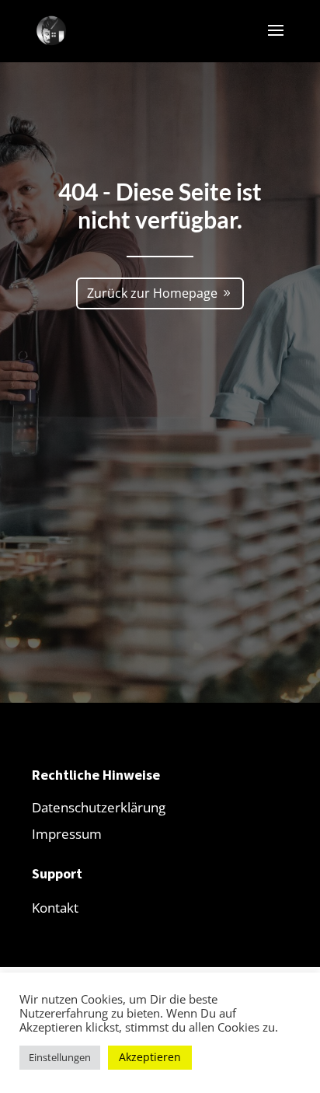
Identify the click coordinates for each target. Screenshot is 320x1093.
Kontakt (55, 908)
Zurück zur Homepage (152, 293)
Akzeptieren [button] (150, 1056)
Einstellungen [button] (60, 1057)
